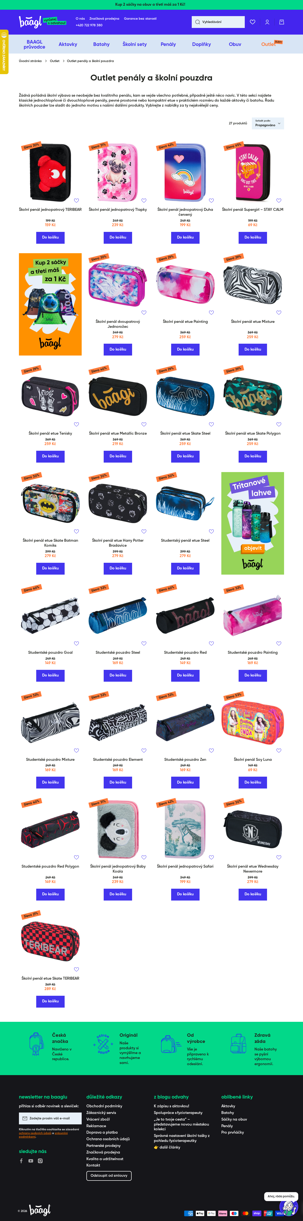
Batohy (227, 1113)
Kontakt (93, 1165)
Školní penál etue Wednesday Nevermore (252, 869)
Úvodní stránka (30, 61)
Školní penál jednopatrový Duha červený (185, 212)
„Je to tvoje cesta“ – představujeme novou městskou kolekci (181, 1124)
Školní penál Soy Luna (253, 760)
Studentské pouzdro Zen (185, 760)
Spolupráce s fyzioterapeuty (178, 1113)
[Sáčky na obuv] (50, 304)
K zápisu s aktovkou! (171, 1106)
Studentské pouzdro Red (185, 653)
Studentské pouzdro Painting (253, 653)
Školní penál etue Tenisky (50, 434)
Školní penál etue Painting (185, 322)
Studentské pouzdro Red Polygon (50, 867)
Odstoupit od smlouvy (109, 1175)
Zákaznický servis (101, 1113)
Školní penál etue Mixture (253, 322)
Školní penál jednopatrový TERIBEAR (50, 210)
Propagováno (265, 125)
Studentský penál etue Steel (185, 541)
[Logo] (42, 22)
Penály (227, 1126)
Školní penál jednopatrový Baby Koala (118, 869)
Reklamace (96, 1126)
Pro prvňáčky (232, 1133)
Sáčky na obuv (234, 1120)
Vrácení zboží (98, 1120)
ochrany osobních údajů (35, 1133)
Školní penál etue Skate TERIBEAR (50, 979)
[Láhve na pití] (252, 523)
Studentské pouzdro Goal (50, 653)
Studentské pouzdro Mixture (50, 760)
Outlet (54, 61)
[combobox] (218, 22)
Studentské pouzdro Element (118, 760)
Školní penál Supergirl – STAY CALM (252, 210)
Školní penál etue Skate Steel (185, 434)
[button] (281, 22)
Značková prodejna (103, 1152)
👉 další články (167, 1147)
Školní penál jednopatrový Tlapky (118, 210)
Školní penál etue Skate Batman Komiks (50, 543)
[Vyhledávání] (196, 22)
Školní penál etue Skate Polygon (253, 434)
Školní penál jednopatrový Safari (185, 867)
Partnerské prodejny (103, 1146)
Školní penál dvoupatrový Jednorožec (118, 324)
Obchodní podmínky (104, 1106)
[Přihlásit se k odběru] (76, 1118)
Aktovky (228, 1106)
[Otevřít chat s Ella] (288, 1206)
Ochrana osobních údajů (108, 1139)
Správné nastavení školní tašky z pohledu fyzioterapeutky (182, 1138)
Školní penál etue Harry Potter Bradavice (117, 543)
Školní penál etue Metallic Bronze (118, 434)
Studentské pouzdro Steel (118, 653)
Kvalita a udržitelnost (104, 1159)
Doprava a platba (102, 1133)
